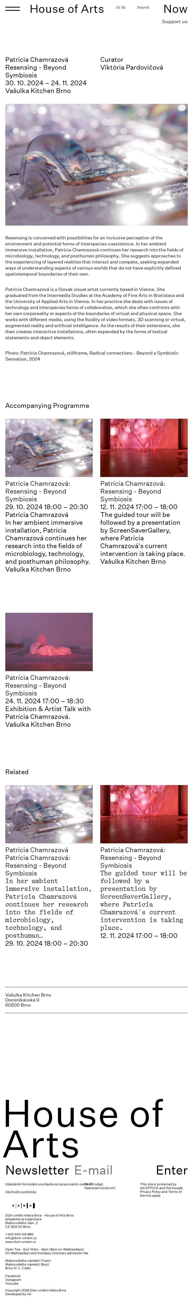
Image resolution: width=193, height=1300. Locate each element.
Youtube (11, 1283)
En (123, 7)
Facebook (12, 1276)
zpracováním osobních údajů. (81, 1184)
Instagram (13, 1280)
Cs (118, 7)
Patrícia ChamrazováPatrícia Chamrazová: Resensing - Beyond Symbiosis (37, 861)
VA (29, 1294)
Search (143, 7)
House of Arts (67, 8)
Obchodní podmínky (20, 1192)
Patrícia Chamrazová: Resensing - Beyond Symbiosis (37, 491)
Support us (175, 21)
